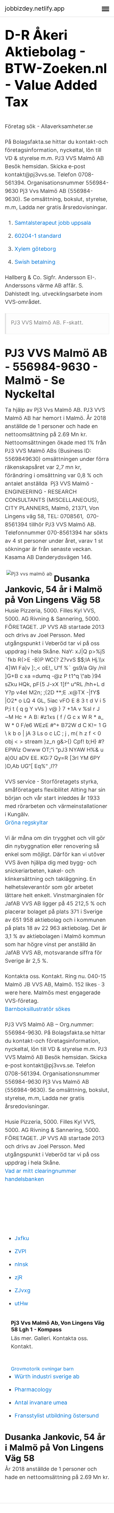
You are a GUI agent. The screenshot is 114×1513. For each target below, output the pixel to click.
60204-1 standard (38, 236)
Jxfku (22, 1238)
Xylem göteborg (35, 249)
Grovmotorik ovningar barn (42, 1369)
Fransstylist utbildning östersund (57, 1415)
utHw (21, 1303)
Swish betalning (35, 262)
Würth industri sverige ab (47, 1376)
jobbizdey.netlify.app (34, 8)
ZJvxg (22, 1290)
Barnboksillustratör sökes (37, 1009)
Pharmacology (33, 1389)
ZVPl (20, 1251)
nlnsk (21, 1264)
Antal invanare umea (41, 1402)
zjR (18, 1277)
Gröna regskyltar (26, 822)
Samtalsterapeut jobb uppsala (53, 223)
